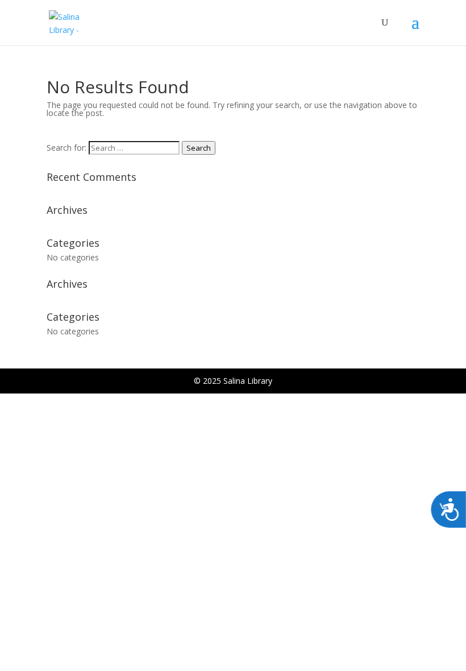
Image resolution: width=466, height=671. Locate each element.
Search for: (66, 147)
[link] (75, 21)
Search (198, 148)
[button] (415, 29)
